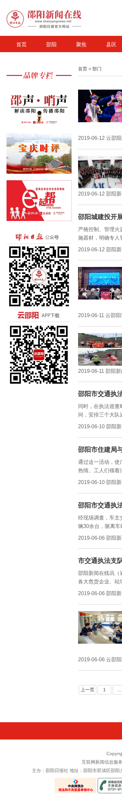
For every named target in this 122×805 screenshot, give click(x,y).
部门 (97, 68)
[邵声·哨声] (39, 109)
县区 (111, 44)
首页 (21, 44)
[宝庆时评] (39, 156)
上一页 (87, 689)
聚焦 (81, 44)
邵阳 (51, 44)
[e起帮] (39, 203)
